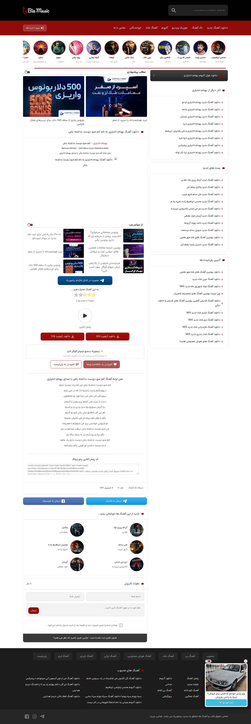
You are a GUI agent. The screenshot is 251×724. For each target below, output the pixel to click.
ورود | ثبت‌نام (32, 28)
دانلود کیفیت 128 (60, 336)
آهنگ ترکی (110, 656)
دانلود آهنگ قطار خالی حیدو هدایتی (61, 696)
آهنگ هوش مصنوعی (139, 656)
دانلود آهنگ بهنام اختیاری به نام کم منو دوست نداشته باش (103, 132)
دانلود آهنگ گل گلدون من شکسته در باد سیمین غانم (114, 678)
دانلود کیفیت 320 (105, 336)
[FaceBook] (27, 716)
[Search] (174, 10)
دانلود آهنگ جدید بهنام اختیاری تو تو (201, 102)
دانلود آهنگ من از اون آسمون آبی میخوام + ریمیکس (53, 678)
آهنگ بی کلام (165, 690)
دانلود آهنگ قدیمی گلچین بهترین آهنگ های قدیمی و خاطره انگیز (189, 303)
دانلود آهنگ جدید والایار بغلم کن (203, 187)
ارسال (34, 610)
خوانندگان (135, 28)
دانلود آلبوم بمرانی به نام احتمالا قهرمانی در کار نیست (114, 702)
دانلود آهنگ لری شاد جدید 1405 (204, 320)
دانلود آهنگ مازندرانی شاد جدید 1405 (201, 327)
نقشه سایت (193, 684)
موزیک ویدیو (180, 28)
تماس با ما (120, 28)
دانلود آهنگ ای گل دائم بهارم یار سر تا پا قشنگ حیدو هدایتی (52, 687)
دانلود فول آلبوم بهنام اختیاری (201, 76)
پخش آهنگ (193, 678)
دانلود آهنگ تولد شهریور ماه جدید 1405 (200, 286)
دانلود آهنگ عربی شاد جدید (206, 279)
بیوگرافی (167, 696)
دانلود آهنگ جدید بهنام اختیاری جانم (201, 110)
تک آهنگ (197, 28)
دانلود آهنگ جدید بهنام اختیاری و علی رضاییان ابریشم (192, 131)
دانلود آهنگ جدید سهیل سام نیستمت (200, 230)
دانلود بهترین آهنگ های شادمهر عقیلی (200, 237)
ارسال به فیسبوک (51, 501)
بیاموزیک (36, 10)
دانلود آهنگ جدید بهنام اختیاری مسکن (200, 117)
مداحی (168, 684)
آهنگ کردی (86, 656)
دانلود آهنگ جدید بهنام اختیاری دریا (201, 124)
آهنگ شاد (151, 28)
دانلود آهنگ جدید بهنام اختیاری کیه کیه (199, 138)
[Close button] (245, 661)
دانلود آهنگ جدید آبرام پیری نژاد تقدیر (200, 180)
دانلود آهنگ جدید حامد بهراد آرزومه (202, 223)
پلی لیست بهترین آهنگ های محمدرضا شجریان (196, 294)
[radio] (94, 295)
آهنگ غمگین (192, 696)
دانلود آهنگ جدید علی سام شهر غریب (201, 194)
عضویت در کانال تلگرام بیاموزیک (82, 280)
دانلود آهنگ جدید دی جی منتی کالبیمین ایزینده (195, 209)
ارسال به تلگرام (114, 501)
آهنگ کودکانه (191, 690)
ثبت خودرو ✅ (226, 703)
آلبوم (165, 28)
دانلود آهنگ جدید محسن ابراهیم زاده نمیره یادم (195, 202)
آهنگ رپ (190, 656)
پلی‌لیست (42, 656)
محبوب (210, 656)
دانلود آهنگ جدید (217, 28)
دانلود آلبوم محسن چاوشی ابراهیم (124, 687)
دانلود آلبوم (165, 678)
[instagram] (34, 716)
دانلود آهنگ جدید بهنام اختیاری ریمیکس (199, 145)
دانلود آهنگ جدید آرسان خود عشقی (202, 216)
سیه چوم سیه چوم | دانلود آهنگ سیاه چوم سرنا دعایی (113, 696)
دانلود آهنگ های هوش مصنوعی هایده (200, 341)
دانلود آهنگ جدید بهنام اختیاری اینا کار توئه (197, 153)
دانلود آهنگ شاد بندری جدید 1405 (202, 334)
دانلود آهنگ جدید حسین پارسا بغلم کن (200, 245)
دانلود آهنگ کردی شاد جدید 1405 (203, 313)
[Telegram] (42, 716)
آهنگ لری (63, 656)
